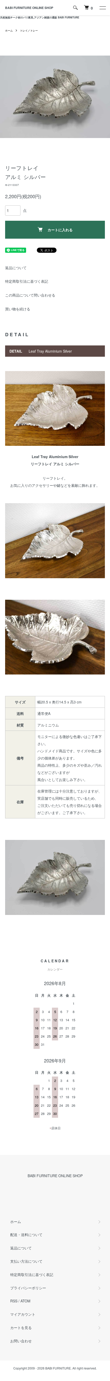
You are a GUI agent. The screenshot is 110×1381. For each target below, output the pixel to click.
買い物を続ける (17, 308)
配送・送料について (26, 1234)
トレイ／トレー (29, 30)
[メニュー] (102, 7)
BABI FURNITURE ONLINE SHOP (29, 7)
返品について (16, 267)
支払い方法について (26, 1261)
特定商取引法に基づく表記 (26, 281)
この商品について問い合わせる (30, 295)
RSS (13, 1300)
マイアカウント (22, 1314)
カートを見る (21, 1327)
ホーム (9, 30)
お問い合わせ (21, 1340)
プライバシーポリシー (28, 1287)
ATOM (25, 1300)
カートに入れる (60, 229)
